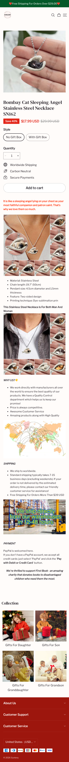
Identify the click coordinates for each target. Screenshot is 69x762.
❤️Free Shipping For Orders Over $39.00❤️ (34, 3)
